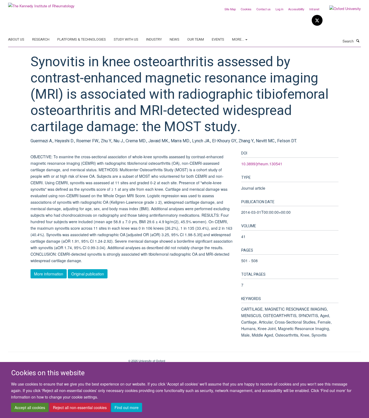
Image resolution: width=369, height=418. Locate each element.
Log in (279, 9)
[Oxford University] (341, 8)
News (174, 39)
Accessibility (296, 9)
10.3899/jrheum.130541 (261, 163)
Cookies (246, 9)
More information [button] (48, 274)
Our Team (195, 39)
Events (218, 39)
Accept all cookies (30, 407)
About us (16, 39)
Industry (154, 39)
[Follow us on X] (317, 20)
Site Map (230, 9)
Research (40, 39)
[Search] (358, 41)
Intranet (314, 9)
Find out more (127, 407)
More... (238, 39)
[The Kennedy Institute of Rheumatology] (41, 3)
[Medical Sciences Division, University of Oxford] (64, 358)
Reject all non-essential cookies (80, 407)
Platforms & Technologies (81, 39)
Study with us (126, 39)
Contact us (263, 9)
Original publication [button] (87, 274)
